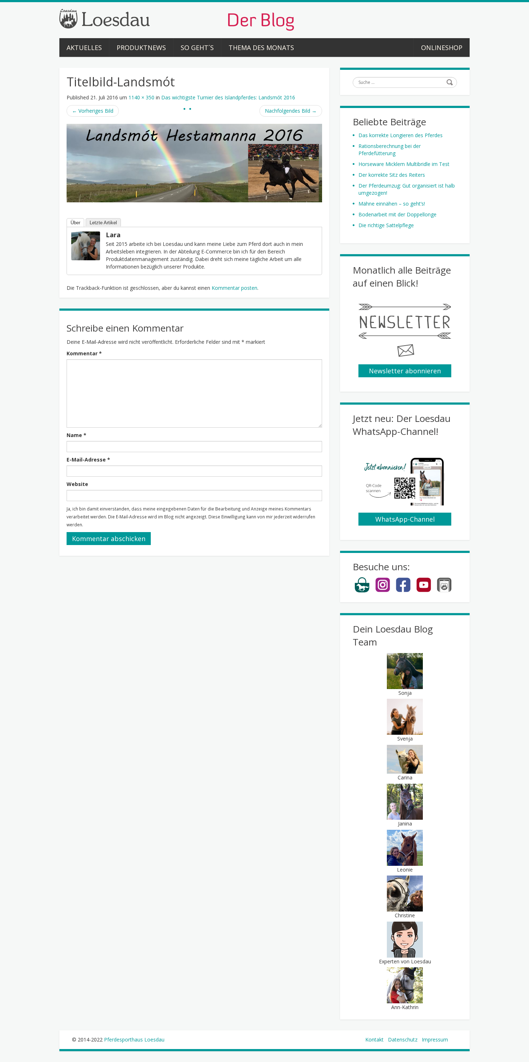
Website (77, 484)
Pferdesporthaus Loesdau (134, 1039)
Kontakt (374, 1039)
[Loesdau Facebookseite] (403, 591)
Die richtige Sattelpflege (386, 225)
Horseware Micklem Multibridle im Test (403, 164)
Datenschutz (402, 1039)
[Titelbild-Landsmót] (194, 162)
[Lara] (85, 245)
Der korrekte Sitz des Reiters (391, 174)
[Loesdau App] (444, 591)
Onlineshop (441, 47)
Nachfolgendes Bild (291, 110)
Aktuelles (84, 47)
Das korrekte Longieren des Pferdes (400, 135)
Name (76, 435)
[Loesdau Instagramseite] (383, 591)
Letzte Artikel (103, 222)
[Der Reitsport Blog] (176, 19)
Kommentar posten (234, 287)
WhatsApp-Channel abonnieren (405, 520)
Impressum (435, 1039)
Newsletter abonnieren (405, 370)
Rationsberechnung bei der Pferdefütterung (389, 150)
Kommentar (84, 353)
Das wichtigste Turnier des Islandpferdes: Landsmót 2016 (228, 97)
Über (75, 222)
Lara (113, 234)
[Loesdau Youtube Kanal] (424, 591)
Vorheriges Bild (92, 110)
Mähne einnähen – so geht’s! (391, 203)
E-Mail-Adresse (88, 459)
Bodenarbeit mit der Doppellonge (397, 214)
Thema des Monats (261, 47)
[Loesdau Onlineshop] (362, 591)
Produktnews (141, 47)
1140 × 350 (141, 97)
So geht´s (197, 47)
